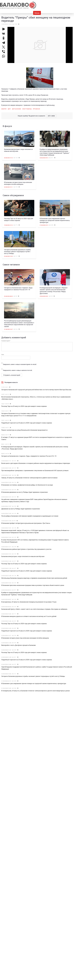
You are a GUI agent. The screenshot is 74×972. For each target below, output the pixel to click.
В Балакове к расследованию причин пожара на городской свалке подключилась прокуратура (55, 220)
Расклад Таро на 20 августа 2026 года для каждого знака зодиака (18, 219)
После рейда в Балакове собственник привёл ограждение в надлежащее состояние (29, 516)
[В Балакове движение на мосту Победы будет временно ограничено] (17, 489)
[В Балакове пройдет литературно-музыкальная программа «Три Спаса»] (17, 520)
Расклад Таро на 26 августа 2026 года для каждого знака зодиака (24, 406)
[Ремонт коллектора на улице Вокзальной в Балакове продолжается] (10, 427)
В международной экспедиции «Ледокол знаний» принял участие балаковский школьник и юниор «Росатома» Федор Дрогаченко (53, 290)
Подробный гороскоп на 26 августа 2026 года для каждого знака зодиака (26, 423)
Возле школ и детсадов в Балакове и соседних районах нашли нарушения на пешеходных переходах (35, 463)
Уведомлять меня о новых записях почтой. (17, 370)
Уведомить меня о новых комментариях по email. (20, 364)
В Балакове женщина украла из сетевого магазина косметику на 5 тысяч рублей (28, 616)
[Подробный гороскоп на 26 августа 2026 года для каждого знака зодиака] (10, 420)
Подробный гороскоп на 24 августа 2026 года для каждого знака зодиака (26, 631)
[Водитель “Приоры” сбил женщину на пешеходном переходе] (18, 24)
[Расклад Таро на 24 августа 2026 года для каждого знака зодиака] (17, 621)
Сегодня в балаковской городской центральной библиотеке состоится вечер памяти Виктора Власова (36, 390)
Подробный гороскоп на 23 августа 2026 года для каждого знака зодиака (26, 660)
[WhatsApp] (4, 56)
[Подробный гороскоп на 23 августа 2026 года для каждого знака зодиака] (17, 657)
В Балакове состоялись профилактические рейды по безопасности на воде (27, 485)
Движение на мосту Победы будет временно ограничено (20, 509)
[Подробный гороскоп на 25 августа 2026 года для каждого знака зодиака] (17, 568)
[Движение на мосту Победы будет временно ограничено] (17, 506)
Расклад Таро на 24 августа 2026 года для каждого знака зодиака (24, 623)
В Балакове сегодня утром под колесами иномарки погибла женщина (18, 183)
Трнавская (36, 109)
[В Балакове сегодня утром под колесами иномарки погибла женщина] (19, 172)
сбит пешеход (27, 109)
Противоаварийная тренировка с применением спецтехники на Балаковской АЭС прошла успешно (34, 470)
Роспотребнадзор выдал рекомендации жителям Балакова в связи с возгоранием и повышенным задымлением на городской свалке (19, 323)
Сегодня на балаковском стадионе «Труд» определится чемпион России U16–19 (18, 289)
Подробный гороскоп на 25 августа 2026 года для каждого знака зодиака (26, 571)
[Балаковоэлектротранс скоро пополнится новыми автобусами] (19, 139)
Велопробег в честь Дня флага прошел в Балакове (18, 645)
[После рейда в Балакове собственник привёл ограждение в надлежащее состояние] (17, 513)
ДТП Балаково (17, 109)
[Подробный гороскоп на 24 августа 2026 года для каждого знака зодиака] (17, 628)
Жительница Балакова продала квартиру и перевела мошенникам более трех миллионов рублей (34, 578)
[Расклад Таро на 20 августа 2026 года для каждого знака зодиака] (19, 208)
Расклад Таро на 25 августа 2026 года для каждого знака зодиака (24, 564)
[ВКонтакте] (4, 33)
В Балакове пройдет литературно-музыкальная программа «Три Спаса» (25, 523)
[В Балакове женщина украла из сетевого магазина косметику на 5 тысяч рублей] (17, 613)
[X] (4, 47)
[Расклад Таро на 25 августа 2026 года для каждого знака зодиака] (17, 561)
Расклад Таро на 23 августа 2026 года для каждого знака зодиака (24, 652)
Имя (2, 354)
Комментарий (5, 341)
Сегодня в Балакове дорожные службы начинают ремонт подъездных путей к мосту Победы (17, 251)
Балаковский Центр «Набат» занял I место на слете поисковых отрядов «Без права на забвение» (34, 609)
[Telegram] (4, 42)
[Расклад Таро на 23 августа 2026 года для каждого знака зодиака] (17, 650)
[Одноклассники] (4, 38)
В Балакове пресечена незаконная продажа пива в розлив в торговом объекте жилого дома (32, 585)
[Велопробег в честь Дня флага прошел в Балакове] (17, 642)
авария (4, 109)
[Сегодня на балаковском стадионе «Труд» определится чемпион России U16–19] (19, 277)
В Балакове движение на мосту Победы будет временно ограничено (24, 492)
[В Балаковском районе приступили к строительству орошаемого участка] (17, 546)
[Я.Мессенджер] (4, 29)
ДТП (9, 109)
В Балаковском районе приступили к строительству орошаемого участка (26, 549)
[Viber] (4, 51)
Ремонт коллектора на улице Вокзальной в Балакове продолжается (24, 430)
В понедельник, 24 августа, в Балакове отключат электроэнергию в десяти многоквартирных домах (35, 691)
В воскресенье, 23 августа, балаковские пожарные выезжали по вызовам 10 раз (28, 602)
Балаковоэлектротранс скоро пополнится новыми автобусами (22, 556)
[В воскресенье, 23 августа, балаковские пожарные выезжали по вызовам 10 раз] (17, 599)
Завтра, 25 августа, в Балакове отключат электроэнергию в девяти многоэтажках (29, 478)
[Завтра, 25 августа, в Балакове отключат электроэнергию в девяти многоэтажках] (17, 475)
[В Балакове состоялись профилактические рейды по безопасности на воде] (17, 482)
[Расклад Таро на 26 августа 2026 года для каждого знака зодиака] (10, 403)
